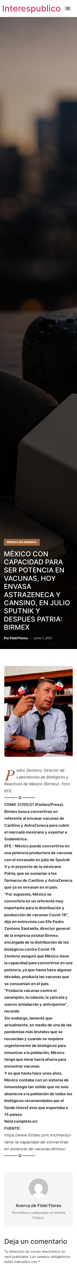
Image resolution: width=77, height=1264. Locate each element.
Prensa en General (22, 542)
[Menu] (68, 8)
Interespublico (31, 8)
